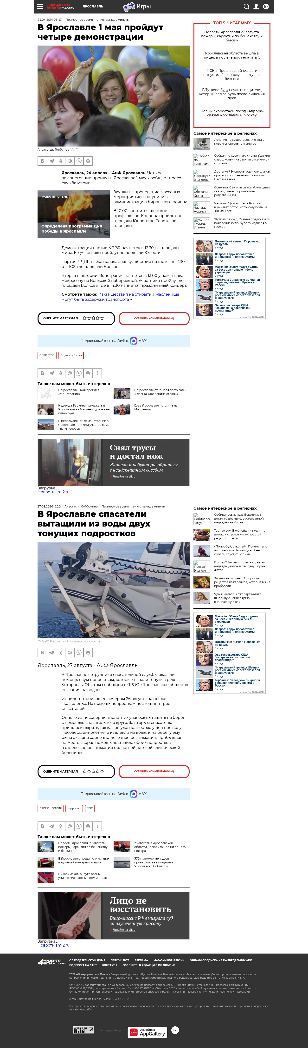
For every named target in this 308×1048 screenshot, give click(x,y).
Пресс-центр (120, 960)
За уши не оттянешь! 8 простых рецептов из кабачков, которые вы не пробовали (242, 582)
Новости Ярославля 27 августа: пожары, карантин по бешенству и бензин (232, 36)
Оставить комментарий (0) (154, 318)
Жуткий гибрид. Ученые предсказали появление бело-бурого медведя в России (242, 223)
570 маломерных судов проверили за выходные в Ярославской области (153, 862)
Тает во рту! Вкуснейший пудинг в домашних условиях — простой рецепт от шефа (239, 534)
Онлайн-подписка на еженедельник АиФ (221, 960)
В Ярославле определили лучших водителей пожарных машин (83, 860)
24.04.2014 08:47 (50, 19)
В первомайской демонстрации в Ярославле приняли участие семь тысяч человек (83, 424)
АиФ (74, 149)
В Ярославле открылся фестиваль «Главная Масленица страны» (160, 392)
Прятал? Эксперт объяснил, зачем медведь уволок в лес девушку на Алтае (239, 566)
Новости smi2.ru (54, 492)
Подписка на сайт (83, 965)
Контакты (109, 965)
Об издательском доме (87, 960)
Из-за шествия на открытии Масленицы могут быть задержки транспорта (120, 297)
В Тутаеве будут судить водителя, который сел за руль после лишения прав (232, 94)
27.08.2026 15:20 (49, 506)
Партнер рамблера (110, 1030)
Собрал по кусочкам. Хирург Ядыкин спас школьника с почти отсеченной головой (242, 159)
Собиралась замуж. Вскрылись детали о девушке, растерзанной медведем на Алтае (239, 518)
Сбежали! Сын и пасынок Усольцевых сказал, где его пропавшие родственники (242, 191)
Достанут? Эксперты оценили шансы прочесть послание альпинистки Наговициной (242, 175)
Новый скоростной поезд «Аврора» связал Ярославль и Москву (232, 113)
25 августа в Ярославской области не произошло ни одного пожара (160, 847)
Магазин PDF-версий (169, 960)
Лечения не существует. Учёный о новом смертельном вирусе (239, 141)
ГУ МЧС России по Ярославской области (69, 641)
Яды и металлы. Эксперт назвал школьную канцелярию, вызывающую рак (238, 598)
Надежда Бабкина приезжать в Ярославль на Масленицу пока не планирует (83, 409)
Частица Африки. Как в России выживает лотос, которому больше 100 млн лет (240, 207)
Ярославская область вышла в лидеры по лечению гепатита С (232, 55)
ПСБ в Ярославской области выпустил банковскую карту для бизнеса (232, 75)
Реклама (141, 960)
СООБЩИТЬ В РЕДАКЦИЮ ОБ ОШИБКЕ (148, 965)
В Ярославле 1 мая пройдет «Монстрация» (78, 392)
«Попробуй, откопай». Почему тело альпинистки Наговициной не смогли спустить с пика (240, 550)
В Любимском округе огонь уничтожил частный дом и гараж (83, 876)
